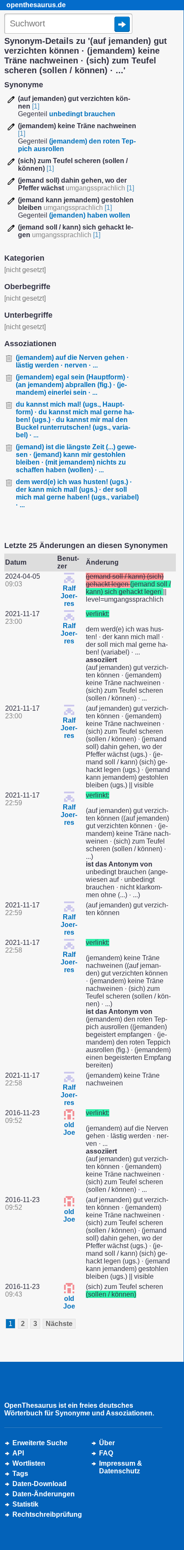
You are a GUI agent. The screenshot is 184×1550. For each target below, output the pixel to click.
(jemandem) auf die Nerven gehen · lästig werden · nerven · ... (72, 361)
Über (107, 1443)
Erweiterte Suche (39, 1443)
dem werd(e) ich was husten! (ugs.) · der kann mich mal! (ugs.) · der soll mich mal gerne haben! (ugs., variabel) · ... (77, 493)
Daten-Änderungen (43, 1494)
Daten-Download (39, 1483)
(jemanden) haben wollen (89, 215)
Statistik (25, 1504)
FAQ (106, 1453)
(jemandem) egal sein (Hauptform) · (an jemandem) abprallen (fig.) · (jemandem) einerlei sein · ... (72, 384)
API (18, 1453)
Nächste (59, 1323)
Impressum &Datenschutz (120, 1467)
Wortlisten (28, 1463)
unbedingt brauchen (82, 114)
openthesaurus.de (36, 5)
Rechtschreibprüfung (47, 1514)
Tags (20, 1473)
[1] (35, 106)
